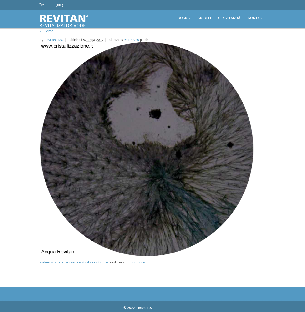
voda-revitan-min (52, 262)
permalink (138, 262)
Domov (47, 31)
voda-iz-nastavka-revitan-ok (87, 262)
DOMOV (184, 17)
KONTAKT (256, 17)
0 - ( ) (54, 5)
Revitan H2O (54, 39)
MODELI (204, 17)
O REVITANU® (229, 17)
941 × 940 (131, 39)
